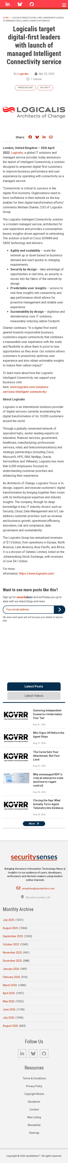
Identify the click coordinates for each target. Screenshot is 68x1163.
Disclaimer (34, 1101)
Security (45, 87)
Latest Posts (34, 686)
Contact (34, 1109)
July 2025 (8, 919)
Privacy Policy (34, 1086)
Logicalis (23, 74)
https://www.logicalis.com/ (37, 573)
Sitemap (34, 1132)
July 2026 (8, 1017)
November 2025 (12, 952)
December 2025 (12, 960)
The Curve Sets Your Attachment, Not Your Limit (46, 755)
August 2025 (10, 928)
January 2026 (11, 968)
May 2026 (9, 1001)
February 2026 (11, 977)
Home (6, 18)
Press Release (25, 87)
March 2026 (10, 985)
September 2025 (13, 936)
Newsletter (34, 1125)
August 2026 (10, 1025)
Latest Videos (34, 696)
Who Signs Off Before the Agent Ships (48, 734)
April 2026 (9, 993)
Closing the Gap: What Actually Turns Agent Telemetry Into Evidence (48, 804)
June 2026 (9, 1009)
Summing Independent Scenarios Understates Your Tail (47, 714)
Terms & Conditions (34, 1078)
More (32, 823)
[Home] (34, 857)
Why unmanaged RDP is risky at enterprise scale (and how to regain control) (48, 780)
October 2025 (11, 944)
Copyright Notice (34, 1093)
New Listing (34, 1117)
